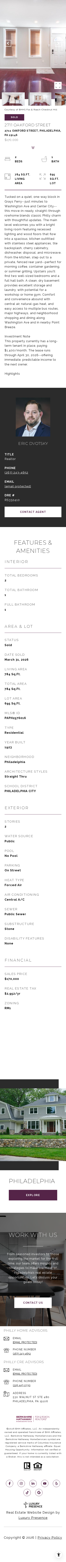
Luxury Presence (33, 1518)
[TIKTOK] (27, 1492)
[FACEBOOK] (9, 1483)
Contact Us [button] (33, 1302)
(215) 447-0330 (21, 1385)
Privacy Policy (50, 1537)
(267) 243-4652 (16, 472)
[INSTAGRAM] (21, 1483)
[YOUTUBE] (44, 1483)
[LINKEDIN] (33, 1483)
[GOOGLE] (39, 1492)
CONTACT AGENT (33, 511)
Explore (33, 1195)
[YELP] (56, 1483)
